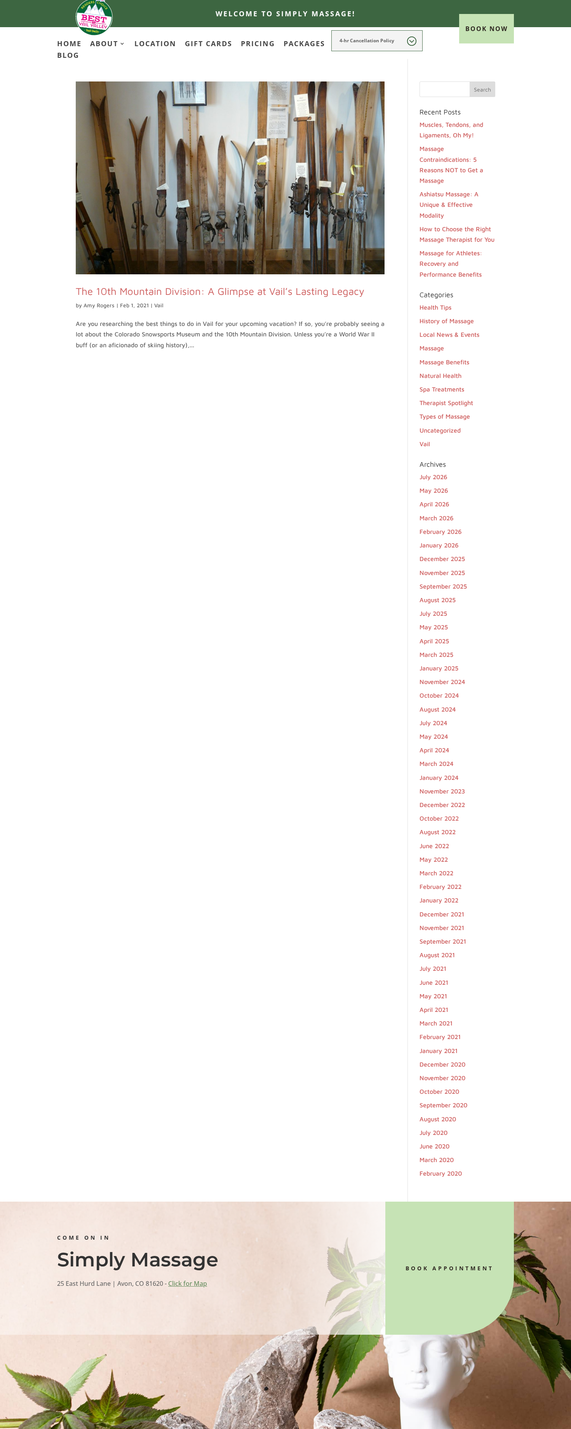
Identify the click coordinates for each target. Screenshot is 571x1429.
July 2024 (433, 722)
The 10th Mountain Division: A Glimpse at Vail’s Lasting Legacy (220, 291)
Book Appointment (450, 1268)
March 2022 (436, 873)
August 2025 (438, 599)
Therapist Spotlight (446, 402)
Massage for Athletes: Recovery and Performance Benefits (451, 263)
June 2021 (434, 982)
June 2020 (434, 1146)
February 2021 (440, 1036)
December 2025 (442, 558)
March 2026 (437, 517)
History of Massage (447, 320)
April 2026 (434, 504)
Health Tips (435, 307)
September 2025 (443, 586)
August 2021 (437, 954)
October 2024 (439, 695)
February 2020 (441, 1173)
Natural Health (440, 375)
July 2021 (433, 968)
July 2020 (433, 1132)
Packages (304, 44)
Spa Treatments (442, 389)
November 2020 (442, 1077)
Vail (159, 305)
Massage (432, 348)
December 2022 (442, 804)
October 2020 (439, 1091)
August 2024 (438, 709)
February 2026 (441, 531)
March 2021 (436, 1023)
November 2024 (442, 681)
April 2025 (434, 640)
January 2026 (439, 545)
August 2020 (438, 1118)
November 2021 (442, 927)
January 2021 (439, 1050)
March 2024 (437, 763)
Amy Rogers (99, 305)
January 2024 (439, 777)
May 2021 (433, 996)
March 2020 (437, 1159)
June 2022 (434, 845)
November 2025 (442, 572)
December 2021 (442, 914)
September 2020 (443, 1105)
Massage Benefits (444, 362)
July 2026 (433, 476)
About (104, 44)
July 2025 (433, 613)
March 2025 (436, 654)
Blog (68, 56)
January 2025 (439, 668)
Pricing (258, 44)
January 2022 (439, 900)
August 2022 (438, 831)
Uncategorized (440, 430)
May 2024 (434, 736)
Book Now (486, 28)
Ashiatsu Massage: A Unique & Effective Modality (449, 204)
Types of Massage (445, 416)
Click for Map (187, 1283)
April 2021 (434, 1009)
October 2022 (439, 818)
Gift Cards (208, 44)
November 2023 (442, 791)
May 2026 (434, 490)
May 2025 (434, 627)
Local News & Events (449, 334)
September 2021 (443, 941)
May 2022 (434, 859)
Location (155, 44)
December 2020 (442, 1064)
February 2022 (440, 886)
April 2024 (434, 750)
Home (69, 44)
